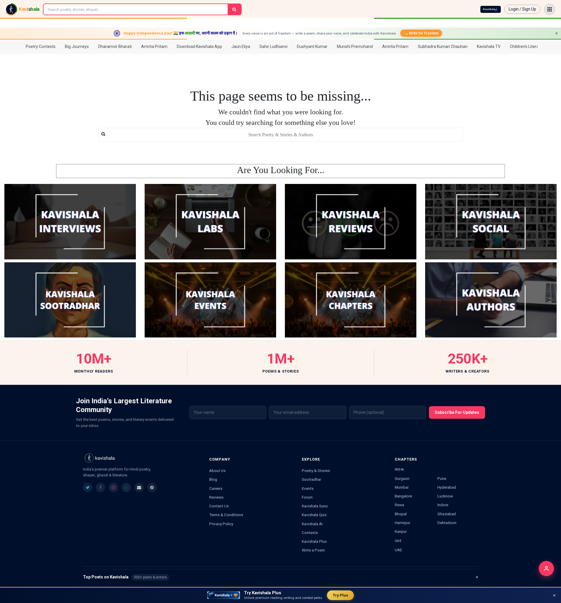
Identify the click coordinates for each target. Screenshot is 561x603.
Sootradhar (311, 479)
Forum (307, 497)
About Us (217, 470)
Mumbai (401, 487)
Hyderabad (446, 487)
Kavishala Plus (314, 541)
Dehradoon (446, 522)
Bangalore (403, 496)
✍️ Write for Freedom (421, 33)
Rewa (399, 504)
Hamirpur (402, 522)
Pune (441, 478)
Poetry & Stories (316, 470)
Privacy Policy (221, 523)
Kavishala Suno (315, 506)
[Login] (546, 568)
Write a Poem (313, 550)
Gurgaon (402, 478)
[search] (280, 135)
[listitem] (87, 487)
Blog (213, 479)
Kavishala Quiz (314, 514)
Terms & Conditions (226, 514)
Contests (310, 532)
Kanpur (401, 531)
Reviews (216, 497)
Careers (215, 488)
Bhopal (401, 513)
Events (308, 488)
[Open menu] (549, 9)
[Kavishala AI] (490, 9)
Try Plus (340, 595)
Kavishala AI (312, 523)
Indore (442, 504)
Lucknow (445, 496)
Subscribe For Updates (457, 412)
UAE (398, 549)
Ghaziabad (446, 513)
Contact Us (219, 506)
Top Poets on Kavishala (280, 577)
